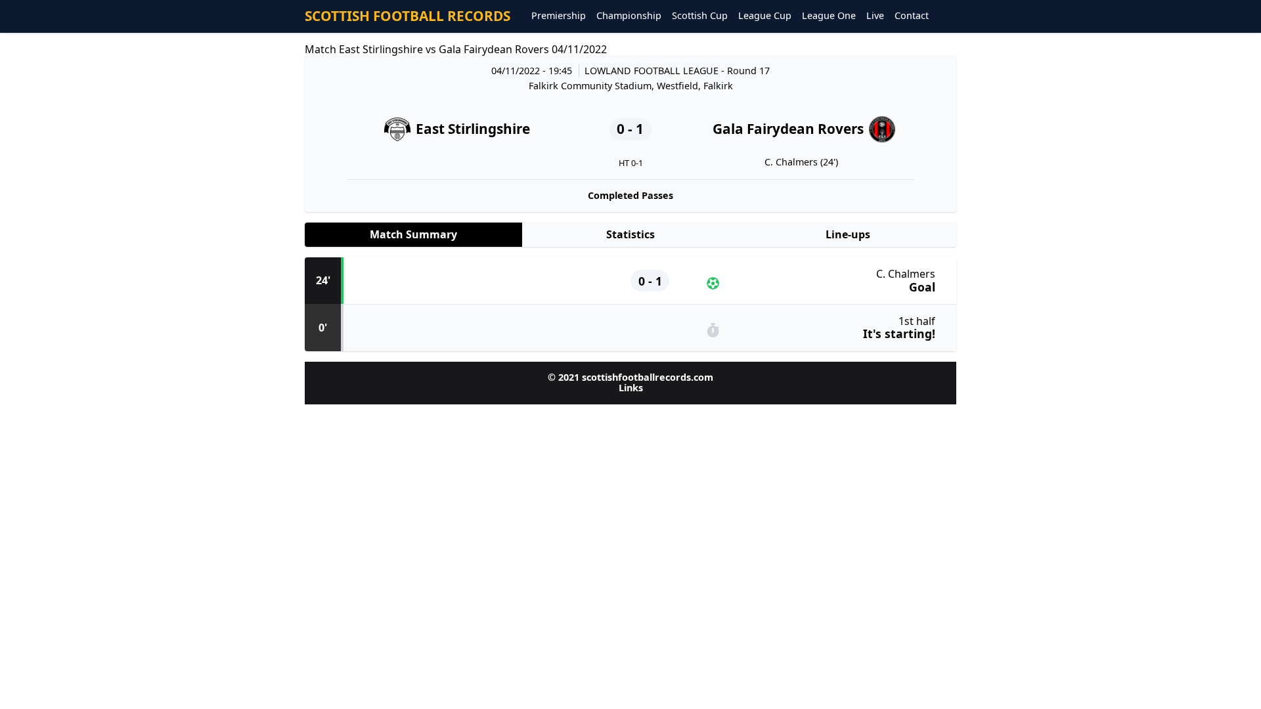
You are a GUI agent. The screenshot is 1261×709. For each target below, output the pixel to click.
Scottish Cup (700, 16)
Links (631, 387)
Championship (628, 16)
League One (829, 16)
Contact (912, 16)
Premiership (558, 16)
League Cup (764, 16)
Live (875, 16)
